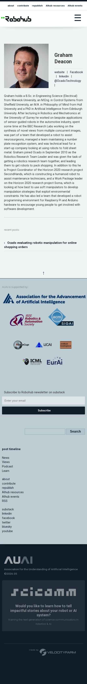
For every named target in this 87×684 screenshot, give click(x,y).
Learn (5, 471)
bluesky (7, 526)
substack (8, 509)
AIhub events (75, 5)
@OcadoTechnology (67, 81)
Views (6, 462)
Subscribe (44, 410)
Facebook (76, 72)
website (59, 72)
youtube (7, 531)
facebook (8, 518)
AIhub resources (55, 5)
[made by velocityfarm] (52, 652)
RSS (4, 501)
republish (37, 5)
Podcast (7, 466)
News (5, 458)
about (11, 5)
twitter (6, 522)
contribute (23, 5)
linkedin (64, 76)
